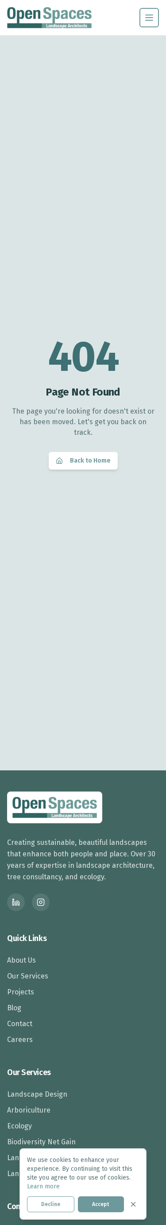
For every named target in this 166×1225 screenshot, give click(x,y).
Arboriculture (28, 1110)
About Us (21, 960)
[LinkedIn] (16, 902)
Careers (20, 1039)
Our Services (27, 976)
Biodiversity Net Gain (41, 1142)
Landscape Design (37, 1094)
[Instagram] (41, 902)
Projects (20, 992)
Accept (100, 1204)
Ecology (19, 1126)
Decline (50, 1204)
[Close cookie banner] (133, 1204)
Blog (14, 1008)
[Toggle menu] (149, 17)
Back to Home (90, 460)
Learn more (43, 1186)
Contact (19, 1024)
